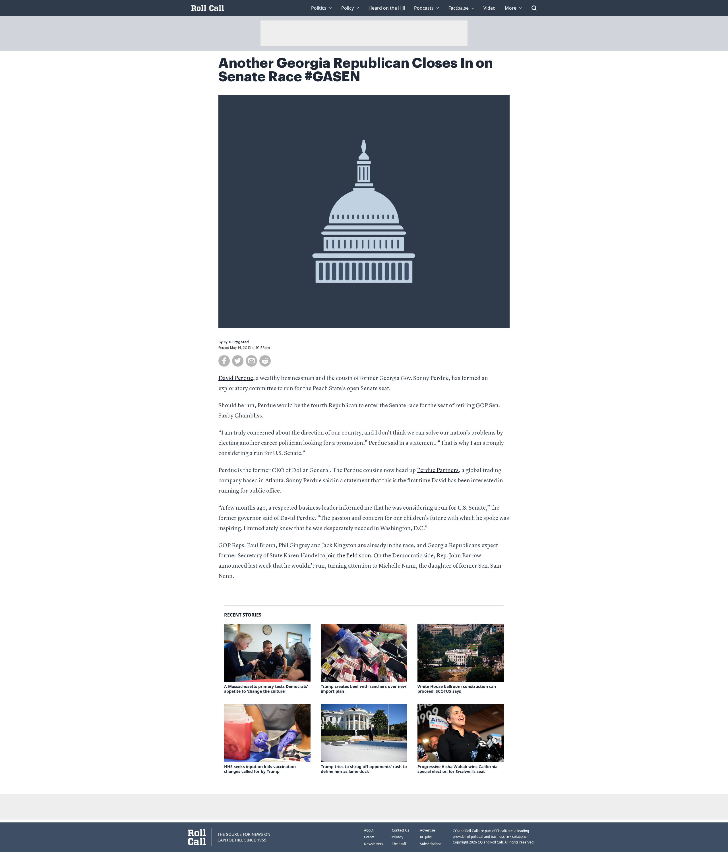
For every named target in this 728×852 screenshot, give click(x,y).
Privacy (397, 837)
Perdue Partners (438, 470)
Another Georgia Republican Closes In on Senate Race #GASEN (355, 70)
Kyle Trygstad (236, 342)
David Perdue (235, 378)
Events (369, 837)
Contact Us (400, 830)
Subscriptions (430, 843)
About (368, 830)
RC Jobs (426, 837)
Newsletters (373, 843)
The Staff (399, 843)
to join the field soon (345, 556)
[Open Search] (534, 8)
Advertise (427, 830)
